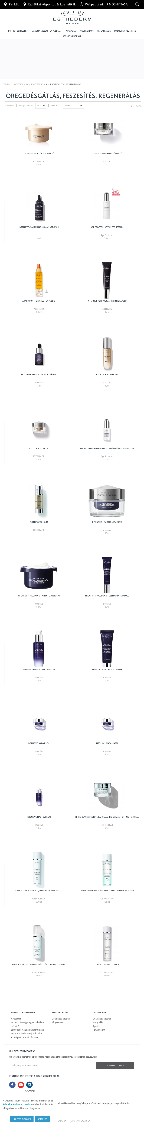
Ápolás (96, 1026)
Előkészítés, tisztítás (61, 1018)
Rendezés (56, 105)
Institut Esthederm (18, 31)
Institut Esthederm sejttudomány (26, 1033)
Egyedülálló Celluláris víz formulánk (27, 1029)
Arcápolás (71, 31)
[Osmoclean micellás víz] (107, 943)
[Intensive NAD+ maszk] (107, 722)
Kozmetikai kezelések (125, 31)
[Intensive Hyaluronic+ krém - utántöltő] (39, 575)
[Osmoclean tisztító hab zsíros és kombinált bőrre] (39, 943)
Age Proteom (87, 31)
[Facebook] (12, 1084)
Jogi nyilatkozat (80, 1121)
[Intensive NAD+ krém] (39, 722)
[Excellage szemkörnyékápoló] (107, 132)
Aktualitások (104, 31)
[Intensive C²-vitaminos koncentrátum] (39, 206)
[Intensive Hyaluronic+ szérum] (39, 648)
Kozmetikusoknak (72, 36)
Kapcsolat (60, 1121)
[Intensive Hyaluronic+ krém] (107, 501)
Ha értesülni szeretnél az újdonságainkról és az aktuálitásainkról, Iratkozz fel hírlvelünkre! (53, 1056)
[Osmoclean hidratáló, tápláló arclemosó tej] (39, 870)
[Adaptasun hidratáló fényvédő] (39, 280)
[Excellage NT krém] (39, 427)
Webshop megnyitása (111, 4)
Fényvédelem (58, 1022)
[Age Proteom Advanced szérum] (107, 206)
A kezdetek (16, 1018)
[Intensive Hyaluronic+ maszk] (107, 648)
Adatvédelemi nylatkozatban (17, 1104)
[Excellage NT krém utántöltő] (39, 132)
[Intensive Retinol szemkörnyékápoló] (107, 280)
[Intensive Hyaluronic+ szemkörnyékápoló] (107, 575)
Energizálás (98, 1022)
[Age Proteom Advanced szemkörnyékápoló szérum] (107, 427)
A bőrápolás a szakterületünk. (24, 1037)
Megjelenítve (25, 105)
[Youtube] (21, 1084)
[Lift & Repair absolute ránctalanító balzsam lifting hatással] (107, 796)
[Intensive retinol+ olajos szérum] (39, 353)
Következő (138, 105)
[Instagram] (29, 1084)
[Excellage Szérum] (39, 501)
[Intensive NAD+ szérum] (39, 796)
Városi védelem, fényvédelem (47, 31)
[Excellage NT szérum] (107, 353)
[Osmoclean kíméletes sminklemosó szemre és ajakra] (107, 870)
